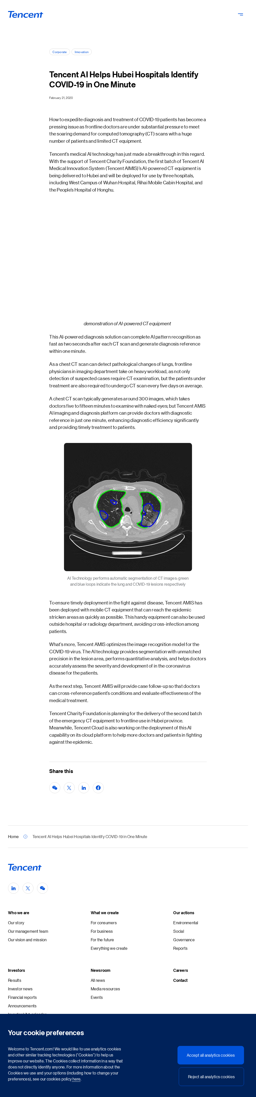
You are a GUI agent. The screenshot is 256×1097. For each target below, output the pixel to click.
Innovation (82, 52)
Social (178, 931)
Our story (16, 922)
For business (102, 931)
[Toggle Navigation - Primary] (240, 14)
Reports (180, 948)
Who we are (19, 912)
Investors (16, 970)
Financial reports (22, 997)
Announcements (22, 1005)
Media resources (105, 988)
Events (97, 997)
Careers (180, 970)
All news (98, 980)
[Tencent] (26, 14)
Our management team (28, 931)
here (76, 1078)
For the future (102, 939)
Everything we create (109, 948)
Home (13, 836)
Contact (180, 980)
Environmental (185, 922)
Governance (184, 939)
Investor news (20, 988)
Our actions (183, 912)
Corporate (59, 52)
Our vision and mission (27, 939)
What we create (105, 912)
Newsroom (100, 970)
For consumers (104, 922)
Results (14, 980)
